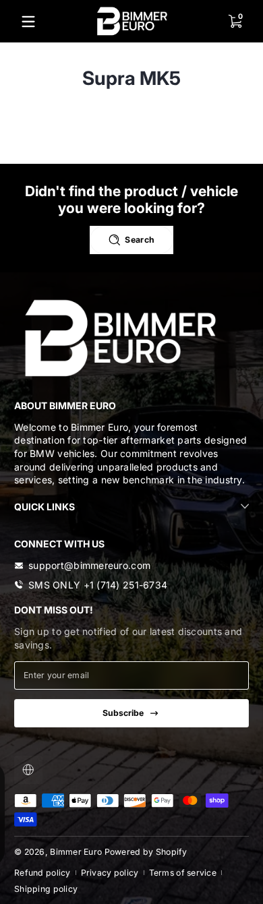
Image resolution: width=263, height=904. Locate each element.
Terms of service (182, 873)
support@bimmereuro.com (89, 565)
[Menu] (28, 21)
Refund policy (42, 873)
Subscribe (123, 713)
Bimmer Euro (76, 852)
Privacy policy (110, 873)
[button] (235, 21)
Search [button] (139, 240)
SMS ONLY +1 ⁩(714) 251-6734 (97, 585)
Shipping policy (46, 889)
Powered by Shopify (146, 852)
